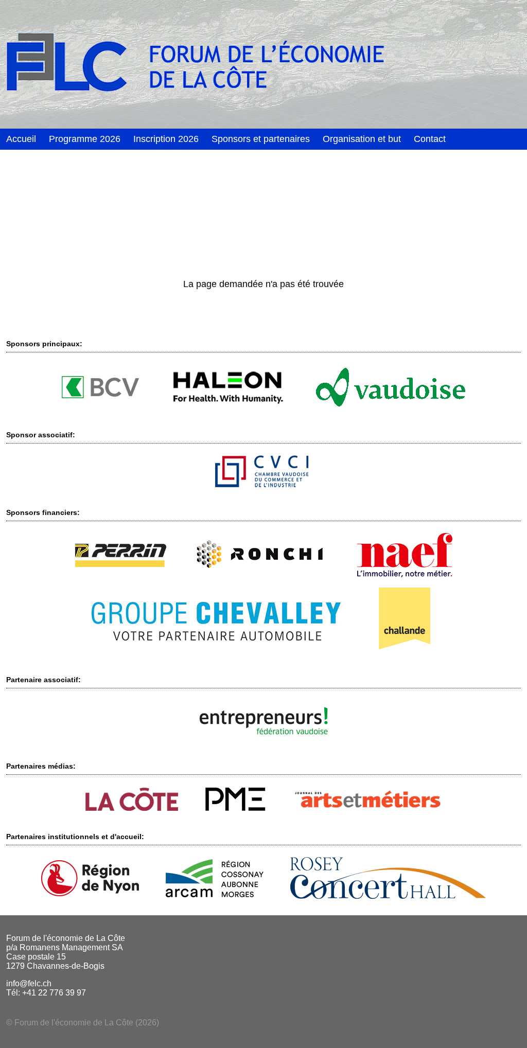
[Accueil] (263, 64)
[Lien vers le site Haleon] (227, 406)
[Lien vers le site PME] (235, 808)
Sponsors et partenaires (261, 139)
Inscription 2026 (166, 139)
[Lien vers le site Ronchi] (261, 573)
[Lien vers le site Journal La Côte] (131, 808)
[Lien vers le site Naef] (404, 574)
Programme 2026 (84, 139)
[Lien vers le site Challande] (404, 651)
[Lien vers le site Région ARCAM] (215, 894)
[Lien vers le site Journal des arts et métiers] (367, 806)
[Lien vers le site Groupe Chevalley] (216, 637)
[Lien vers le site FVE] (263, 738)
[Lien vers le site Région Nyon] (90, 893)
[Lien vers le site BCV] (100, 395)
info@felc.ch (28, 983)
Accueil (21, 139)
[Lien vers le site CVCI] (263, 484)
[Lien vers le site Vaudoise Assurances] (390, 403)
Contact (430, 139)
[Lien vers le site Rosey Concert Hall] (388, 896)
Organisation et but (362, 139)
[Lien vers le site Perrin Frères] (120, 564)
